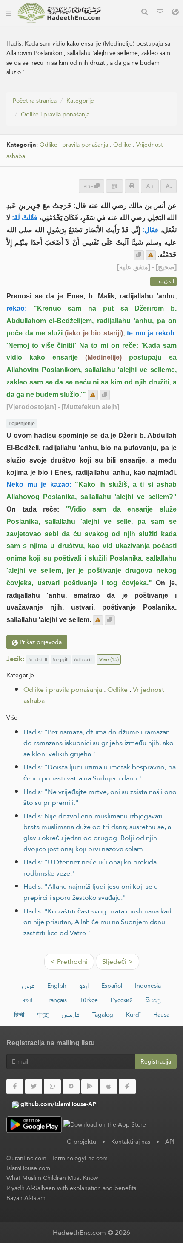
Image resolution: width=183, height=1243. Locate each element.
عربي (28, 985)
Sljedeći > (117, 961)
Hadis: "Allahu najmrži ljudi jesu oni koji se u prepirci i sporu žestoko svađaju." (90, 892)
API (169, 1141)
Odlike (122, 144)
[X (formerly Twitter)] (33, 1086)
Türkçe (89, 1000)
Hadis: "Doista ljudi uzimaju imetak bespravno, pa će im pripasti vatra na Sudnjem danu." (99, 772)
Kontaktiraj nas (130, 1141)
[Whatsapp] (52, 1086)
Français (56, 1000)
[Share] (114, 186)
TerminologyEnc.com (80, 1158)
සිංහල (153, 1000)
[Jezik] (175, 13)
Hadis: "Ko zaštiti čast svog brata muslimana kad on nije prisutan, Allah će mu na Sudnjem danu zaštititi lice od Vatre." (97, 922)
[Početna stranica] (8, 13)
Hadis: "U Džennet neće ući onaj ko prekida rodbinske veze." (90, 867)
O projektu (81, 1141)
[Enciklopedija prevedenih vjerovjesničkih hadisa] (59, 13)
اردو (84, 985)
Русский (122, 1000)
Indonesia (148, 985)
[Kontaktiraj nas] (160, 13)
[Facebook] (14, 1086)
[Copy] (139, 255)
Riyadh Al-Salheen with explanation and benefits (71, 1188)
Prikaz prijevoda (40, 642)
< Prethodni (69, 961)
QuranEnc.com (26, 1158)
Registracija (155, 1061)
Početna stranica (35, 100)
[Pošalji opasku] (151, 255)
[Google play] (89, 1086)
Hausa (161, 1014)
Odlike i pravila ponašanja (55, 114)
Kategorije (80, 100)
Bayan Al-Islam (26, 1197)
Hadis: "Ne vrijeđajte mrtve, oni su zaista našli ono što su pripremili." (100, 797)
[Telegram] (71, 1086)
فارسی (71, 1014)
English (56, 985)
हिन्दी (19, 1014)
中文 (43, 1014)
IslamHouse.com (28, 1168)
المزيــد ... (163, 281)
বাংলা (27, 1000)
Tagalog (102, 1014)
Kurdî (133, 1014)
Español (111, 985)
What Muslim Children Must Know (52, 1177)
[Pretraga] (144, 13)
